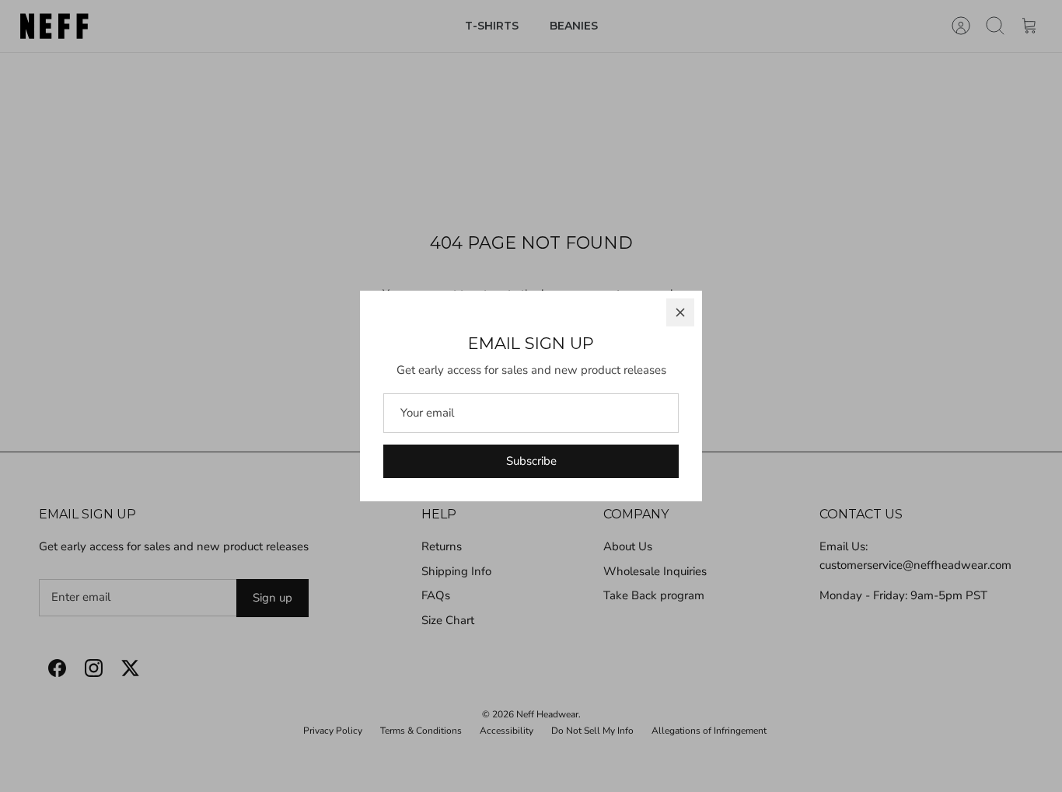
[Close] (680, 312)
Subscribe (531, 461)
